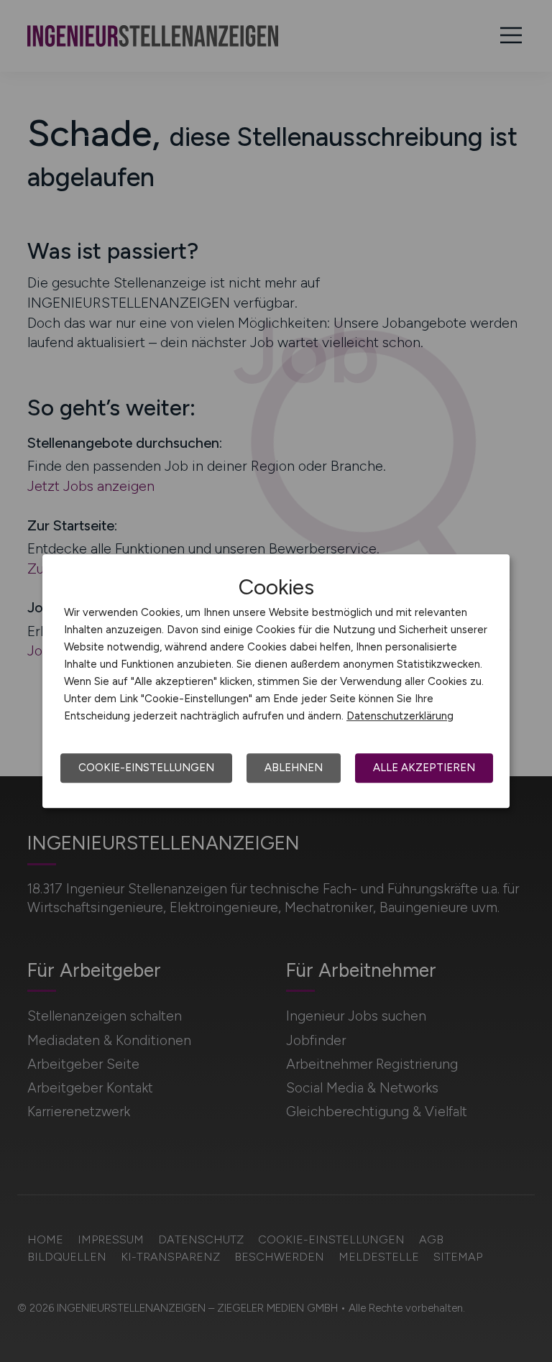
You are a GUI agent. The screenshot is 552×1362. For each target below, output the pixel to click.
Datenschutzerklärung (400, 715)
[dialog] (276, 681)
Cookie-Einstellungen (146, 767)
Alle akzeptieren (424, 767)
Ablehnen (293, 767)
